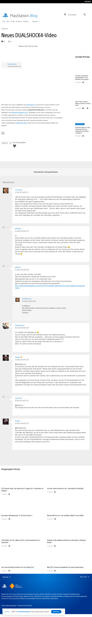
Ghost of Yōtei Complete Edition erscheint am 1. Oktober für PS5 (82, 103)
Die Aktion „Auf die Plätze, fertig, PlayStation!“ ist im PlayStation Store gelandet (81, 77)
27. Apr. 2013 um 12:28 (22, 359)
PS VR (13, 21)
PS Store (19, 21)
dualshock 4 (5, 143)
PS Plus (25, 21)
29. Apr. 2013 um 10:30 (22, 423)
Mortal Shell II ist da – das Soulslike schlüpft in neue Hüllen (65, 515)
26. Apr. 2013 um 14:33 (29, 301)
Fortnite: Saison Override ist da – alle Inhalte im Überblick (65, 488)
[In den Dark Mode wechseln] (65, 14)
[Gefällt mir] (83, 82)
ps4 (11, 143)
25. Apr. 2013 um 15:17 (21, 192)
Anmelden (72, 14)
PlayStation (24, 15)
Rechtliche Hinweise (8, 609)
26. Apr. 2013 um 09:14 (22, 269)
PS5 (4, 21)
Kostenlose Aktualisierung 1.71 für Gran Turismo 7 (16, 515)
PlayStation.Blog (21, 123)
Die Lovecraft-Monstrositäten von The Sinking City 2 (17, 567)
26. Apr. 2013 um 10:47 (22, 327)
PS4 (8, 21)
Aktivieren (56, 611)
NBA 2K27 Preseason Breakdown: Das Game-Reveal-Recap (65, 567)
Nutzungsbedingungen (9, 605)
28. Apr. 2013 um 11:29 (22, 400)
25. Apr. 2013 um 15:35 (22, 231)
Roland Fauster (12, 64)
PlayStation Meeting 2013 (19, 112)
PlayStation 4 (30, 105)
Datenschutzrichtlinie (25, 605)
